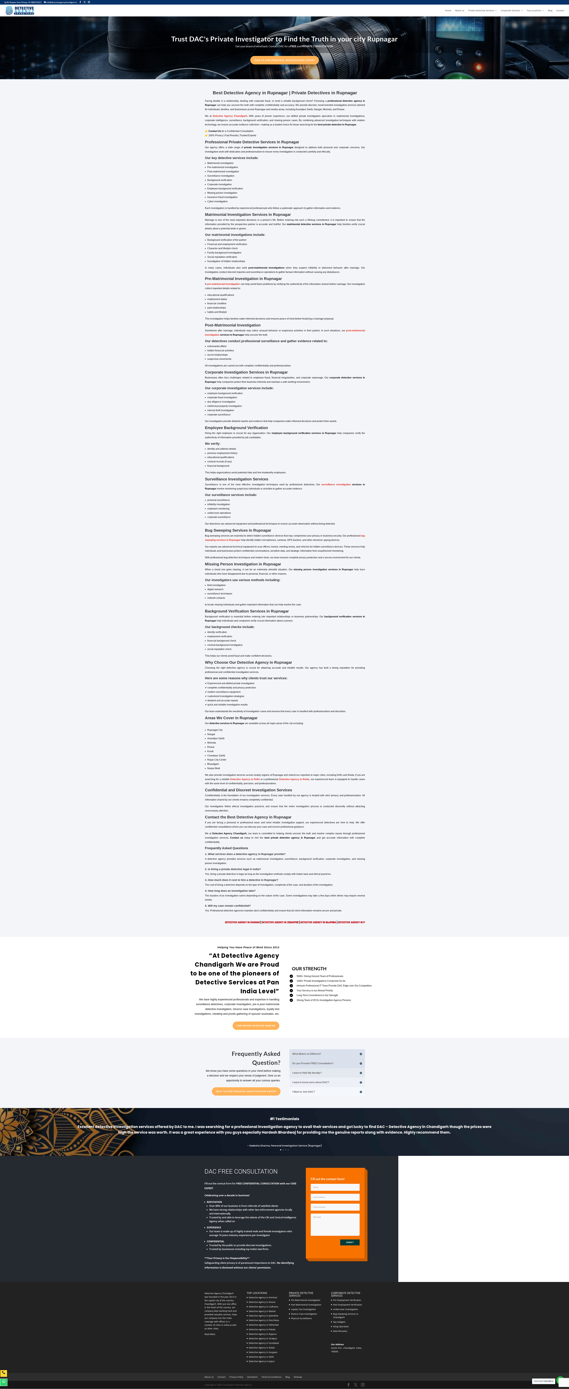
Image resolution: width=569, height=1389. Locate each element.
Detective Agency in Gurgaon (263, 1352)
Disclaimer (252, 1377)
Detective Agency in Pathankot (264, 1324)
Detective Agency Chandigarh (230, 116)
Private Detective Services (481, 10)
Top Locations (534, 10)
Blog (550, 10)
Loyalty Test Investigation (303, 1309)
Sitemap (298, 1377)
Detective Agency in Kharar (262, 1302)
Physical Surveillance (301, 1318)
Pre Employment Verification (347, 1300)
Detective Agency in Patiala (252, 922)
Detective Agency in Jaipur (262, 1361)
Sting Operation (341, 1326)
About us (459, 10)
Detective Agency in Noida (294, 779)
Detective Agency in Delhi (245, 779)
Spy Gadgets (339, 1321)
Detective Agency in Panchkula (291, 922)
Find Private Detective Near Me (255, 1025)
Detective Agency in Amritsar (263, 1297)
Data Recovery (340, 1331)
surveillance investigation (336, 484)
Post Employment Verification (347, 1304)
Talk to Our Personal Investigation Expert (284, 60)
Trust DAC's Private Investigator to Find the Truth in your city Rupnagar (284, 39)
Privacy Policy (236, 1377)
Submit (350, 1242)
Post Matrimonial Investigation (306, 1304)
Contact (560, 10)
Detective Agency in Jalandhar (332, 922)
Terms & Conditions (272, 1377)
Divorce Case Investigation (304, 1313)
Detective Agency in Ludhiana (263, 1306)
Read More (209, 1334)
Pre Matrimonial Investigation (305, 1300)
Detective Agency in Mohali (262, 1311)
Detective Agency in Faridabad (264, 1343)
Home (448, 10)
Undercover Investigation (345, 1309)
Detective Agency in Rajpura (215, 922)
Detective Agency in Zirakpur (263, 1338)
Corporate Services (510, 10)
